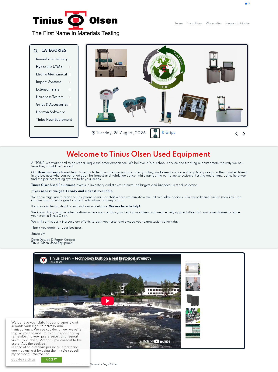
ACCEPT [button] (51, 359)
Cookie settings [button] (23, 359)
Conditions (194, 23)
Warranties (214, 23)
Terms (178, 23)
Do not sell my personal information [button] (45, 352)
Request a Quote (237, 23)
